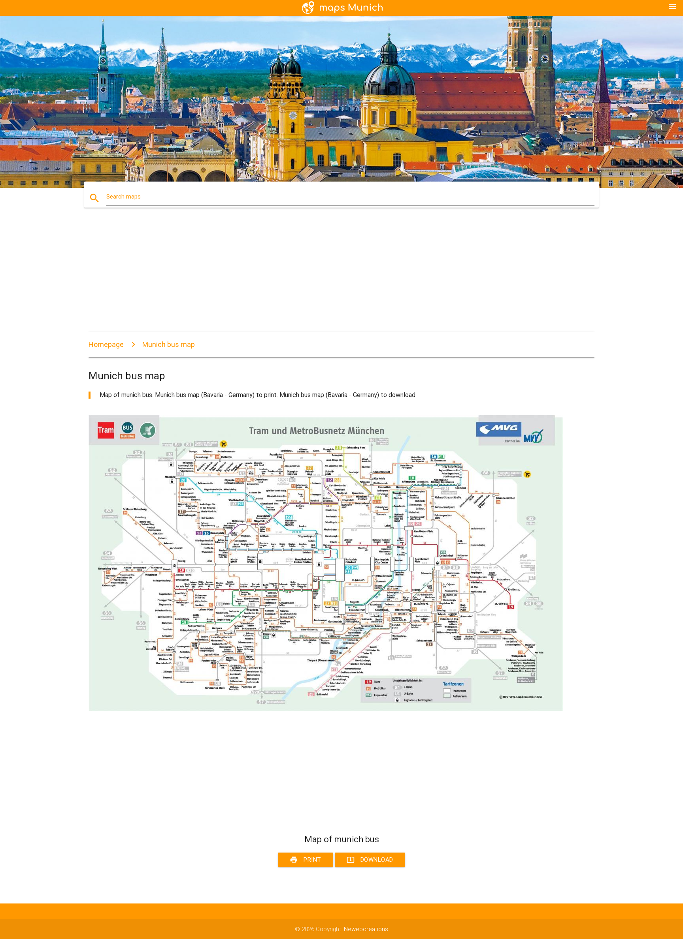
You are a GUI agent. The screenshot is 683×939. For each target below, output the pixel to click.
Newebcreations (366, 929)
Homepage (106, 344)
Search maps (123, 196)
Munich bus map (168, 344)
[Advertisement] (326, 276)
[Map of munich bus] (326, 709)
